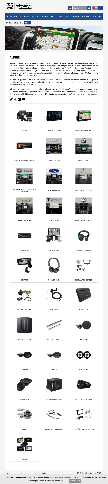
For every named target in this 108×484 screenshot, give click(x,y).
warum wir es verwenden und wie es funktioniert (69, 477)
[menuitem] (12, 16)
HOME (8, 23)
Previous (8, 38)
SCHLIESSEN (75, 481)
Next (100, 38)
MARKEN (17, 23)
